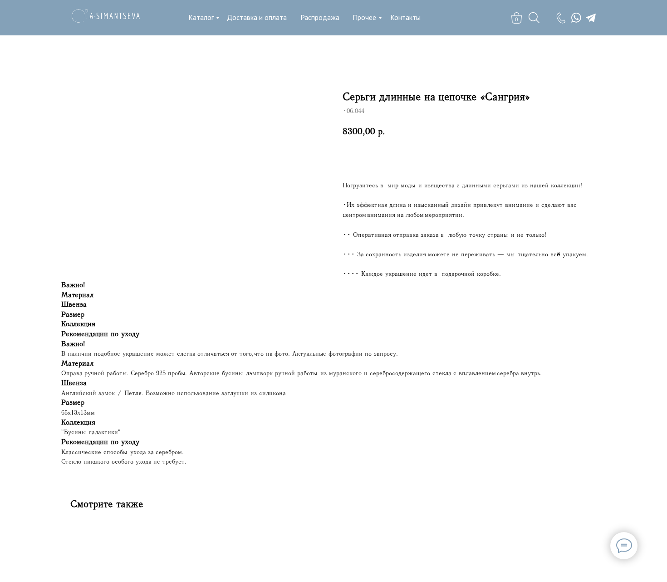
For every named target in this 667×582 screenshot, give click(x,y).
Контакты (405, 17)
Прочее (364, 17)
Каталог (201, 17)
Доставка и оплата (257, 17)
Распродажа (319, 17)
